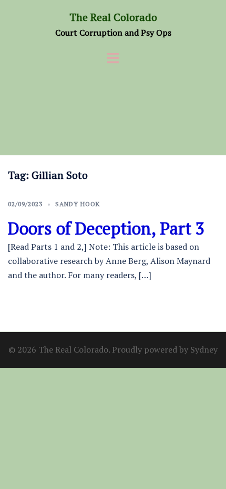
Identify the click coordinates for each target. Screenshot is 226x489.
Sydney (204, 349)
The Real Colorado (113, 17)
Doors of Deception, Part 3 (106, 228)
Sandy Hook (77, 204)
